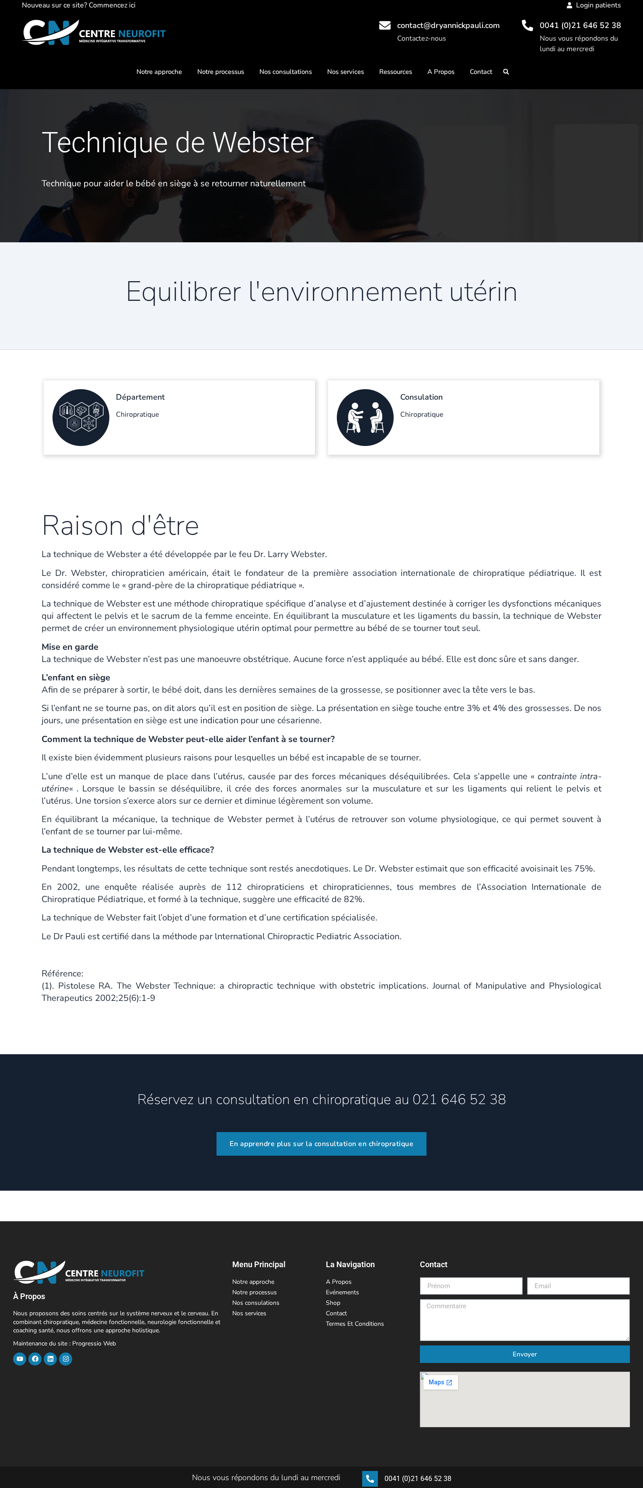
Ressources (395, 71)
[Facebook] (35, 1359)
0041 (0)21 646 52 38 (580, 25)
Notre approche (159, 71)
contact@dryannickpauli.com (448, 25)
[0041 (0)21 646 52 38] (527, 25)
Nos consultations (285, 71)
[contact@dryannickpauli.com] (385, 25)
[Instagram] (65, 1359)
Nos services (345, 71)
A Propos (440, 71)
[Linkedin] (50, 1359)
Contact (481, 71)
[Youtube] (19, 1359)
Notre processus (220, 71)
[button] (506, 72)
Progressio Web (94, 1343)
